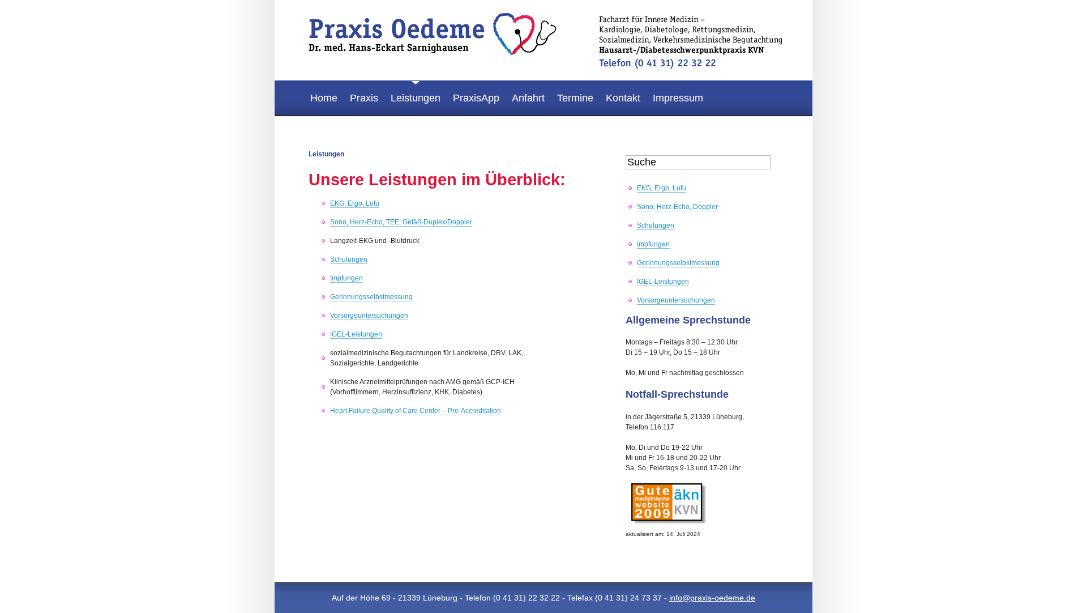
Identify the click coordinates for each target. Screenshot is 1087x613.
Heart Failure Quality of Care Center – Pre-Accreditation (415, 411)
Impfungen (346, 278)
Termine (575, 98)
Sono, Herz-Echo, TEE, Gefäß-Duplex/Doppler (401, 222)
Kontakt (623, 98)
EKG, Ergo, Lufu (354, 203)
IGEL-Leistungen (356, 334)
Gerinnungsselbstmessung (371, 297)
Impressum (678, 98)
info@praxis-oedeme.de (712, 597)
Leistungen (415, 98)
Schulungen (348, 259)
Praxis (364, 98)
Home (323, 98)
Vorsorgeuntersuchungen (369, 316)
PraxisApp (476, 98)
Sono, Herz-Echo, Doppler (677, 207)
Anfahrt (528, 98)
